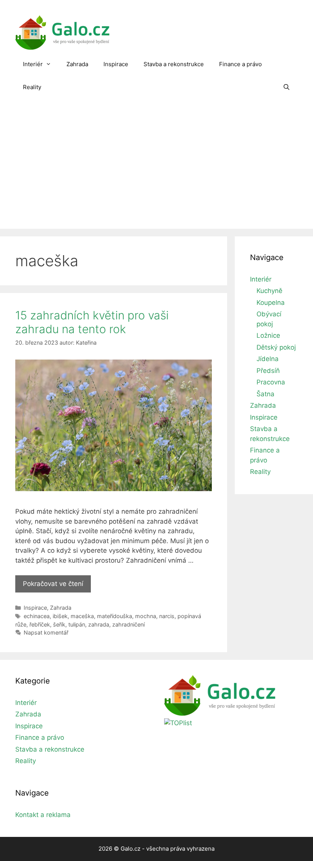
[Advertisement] (156, 171)
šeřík (59, 624)
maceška (82, 616)
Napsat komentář (46, 632)
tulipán (76, 624)
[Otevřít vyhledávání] (286, 87)
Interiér (33, 64)
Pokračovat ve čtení (57, 586)
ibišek (60, 616)
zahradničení (128, 624)
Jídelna (268, 359)
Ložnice (268, 335)
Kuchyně (269, 291)
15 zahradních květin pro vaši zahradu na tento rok (92, 322)
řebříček (39, 624)
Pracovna (271, 382)
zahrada (98, 624)
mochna (145, 616)
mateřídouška (114, 616)
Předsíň (268, 370)
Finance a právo (240, 64)
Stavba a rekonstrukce (174, 64)
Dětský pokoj (276, 347)
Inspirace (115, 64)
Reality (32, 87)
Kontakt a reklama (43, 815)
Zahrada (77, 64)
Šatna (265, 394)
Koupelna (271, 302)
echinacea (37, 616)
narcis (166, 616)
